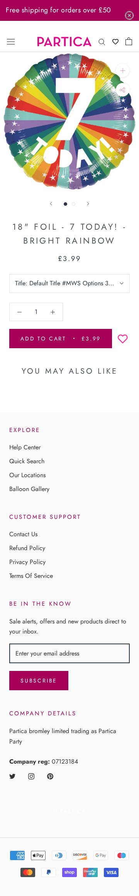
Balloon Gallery (29, 488)
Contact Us (23, 534)
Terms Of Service (31, 575)
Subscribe (38, 680)
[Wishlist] (115, 41)
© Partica (69, 811)
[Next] (88, 203)
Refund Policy (27, 548)
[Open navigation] (11, 41)
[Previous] (51, 203)
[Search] (101, 41)
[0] (128, 41)
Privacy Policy (27, 561)
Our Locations (27, 475)
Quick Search (26, 461)
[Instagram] (31, 776)
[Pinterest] (50, 776)
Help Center (25, 447)
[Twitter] (12, 776)
